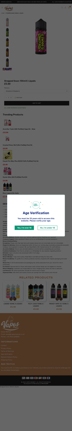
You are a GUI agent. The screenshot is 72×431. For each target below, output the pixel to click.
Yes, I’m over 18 (24, 228)
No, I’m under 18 (47, 228)
